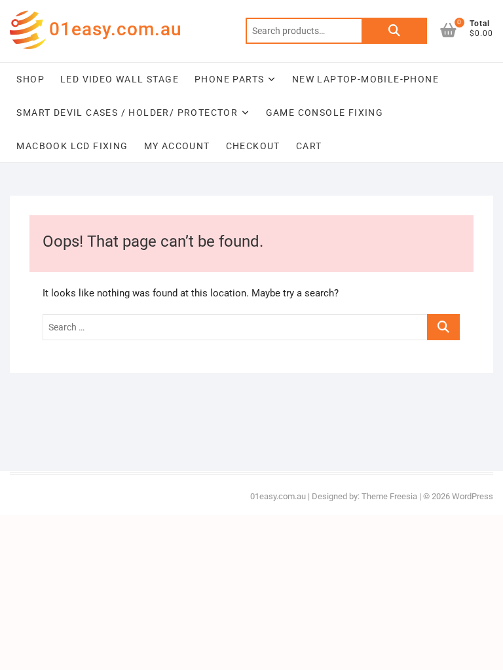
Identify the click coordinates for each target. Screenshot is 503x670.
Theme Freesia (389, 496)
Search (394, 31)
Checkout (253, 146)
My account (177, 146)
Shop (30, 79)
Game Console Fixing (325, 112)
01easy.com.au (115, 29)
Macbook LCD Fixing (72, 146)
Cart (309, 146)
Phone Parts (229, 79)
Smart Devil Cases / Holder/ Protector (127, 112)
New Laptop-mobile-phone (365, 79)
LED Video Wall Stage (119, 79)
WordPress (472, 496)
